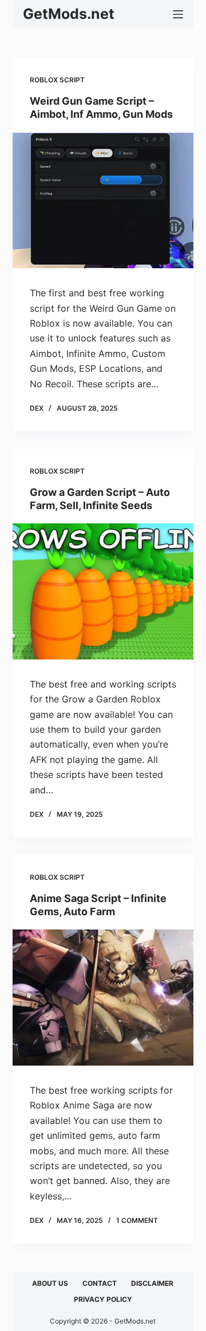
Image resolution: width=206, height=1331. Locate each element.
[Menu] (178, 14)
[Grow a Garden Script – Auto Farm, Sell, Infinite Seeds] (103, 591)
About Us (50, 1283)
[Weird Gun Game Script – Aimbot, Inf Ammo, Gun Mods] (103, 201)
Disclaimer (152, 1283)
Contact (99, 1283)
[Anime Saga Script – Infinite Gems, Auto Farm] (103, 997)
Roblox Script (57, 80)
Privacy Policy (103, 1299)
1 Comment (137, 1220)
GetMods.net (68, 13)
